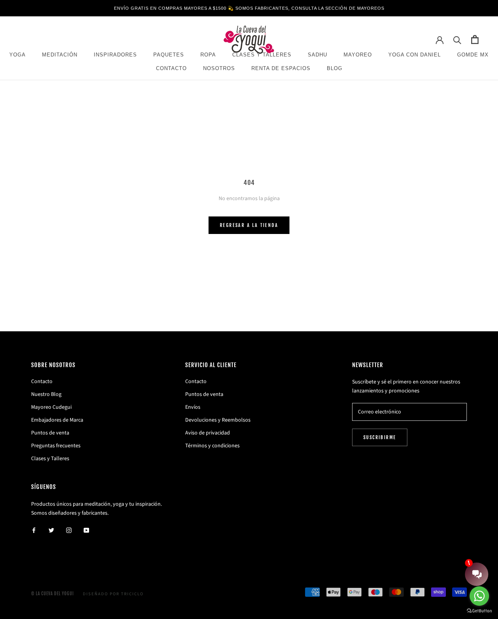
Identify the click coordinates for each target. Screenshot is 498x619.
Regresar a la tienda (249, 225)
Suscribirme (379, 437)
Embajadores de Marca (57, 420)
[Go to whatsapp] (479, 596)
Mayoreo (358, 55)
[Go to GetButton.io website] (479, 611)
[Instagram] (69, 530)
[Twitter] (51, 530)
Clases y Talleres (50, 458)
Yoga (17, 55)
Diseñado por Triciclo (113, 594)
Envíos (192, 407)
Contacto (171, 68)
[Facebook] (34, 530)
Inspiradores (115, 55)
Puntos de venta (50, 433)
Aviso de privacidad (207, 433)
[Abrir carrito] (475, 39)
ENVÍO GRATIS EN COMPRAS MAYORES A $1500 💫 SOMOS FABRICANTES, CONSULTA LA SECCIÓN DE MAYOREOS (249, 8)
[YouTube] (86, 530)
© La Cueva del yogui (52, 593)
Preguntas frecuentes (56, 446)
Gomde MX (473, 55)
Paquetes (168, 55)
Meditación (59, 55)
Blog (334, 68)
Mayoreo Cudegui (51, 407)
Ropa (208, 55)
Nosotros (219, 68)
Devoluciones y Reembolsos (218, 420)
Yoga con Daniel (414, 55)
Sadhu (317, 55)
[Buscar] (457, 39)
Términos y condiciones (212, 446)
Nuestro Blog (46, 394)
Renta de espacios (280, 68)
